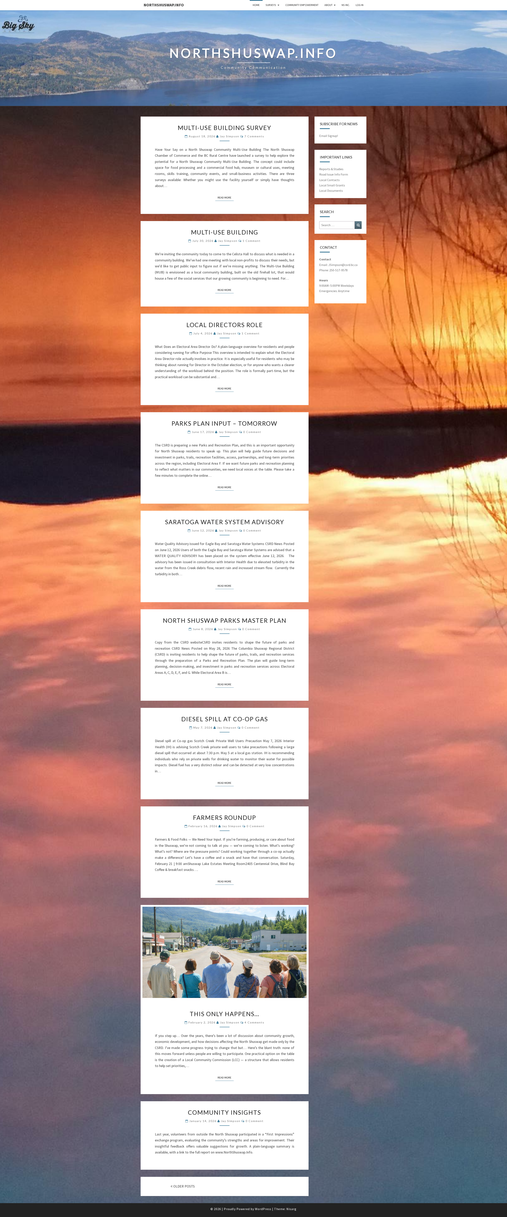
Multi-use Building (224, 232)
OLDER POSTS (183, 1186)
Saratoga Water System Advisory (224, 521)
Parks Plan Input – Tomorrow (224, 423)
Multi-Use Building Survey (224, 127)
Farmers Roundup (224, 817)
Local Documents (331, 191)
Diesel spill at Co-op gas (224, 718)
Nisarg (291, 1209)
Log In (359, 5)
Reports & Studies (331, 169)
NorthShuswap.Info (164, 4)
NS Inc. (346, 5)
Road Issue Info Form (333, 174)
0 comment (252, 432)
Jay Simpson (229, 136)
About (328, 5)
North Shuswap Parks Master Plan (224, 620)
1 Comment (252, 240)
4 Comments (254, 1022)
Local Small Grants (332, 185)
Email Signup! (328, 136)
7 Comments (254, 136)
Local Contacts (329, 180)
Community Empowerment (301, 5)
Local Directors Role (224, 324)
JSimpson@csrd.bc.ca (342, 265)
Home (256, 5)
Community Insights (224, 1112)
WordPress (263, 1209)
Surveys (271, 5)
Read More (226, 197)
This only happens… (224, 1013)
